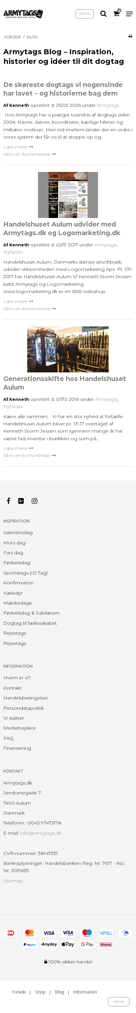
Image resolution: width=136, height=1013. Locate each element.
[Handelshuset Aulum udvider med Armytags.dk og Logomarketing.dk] (68, 195)
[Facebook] (12, 501)
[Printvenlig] (130, 35)
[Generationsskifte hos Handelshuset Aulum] (68, 349)
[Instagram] (38, 501)
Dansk (85, 14)
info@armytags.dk (41, 833)
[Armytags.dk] (23, 14)
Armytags (108, 105)
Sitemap (13, 881)
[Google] (24, 501)
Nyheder (13, 252)
